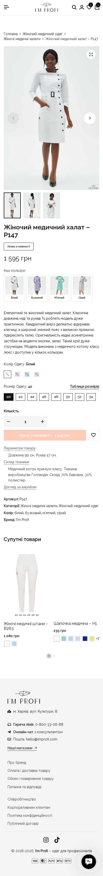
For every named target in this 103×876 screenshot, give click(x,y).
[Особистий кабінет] (82, 8)
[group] (27, 583)
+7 (97, 638)
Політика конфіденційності (30, 816)
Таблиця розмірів (84, 386)
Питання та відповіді (24, 787)
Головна (11, 34)
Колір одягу (19, 364)
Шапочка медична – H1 (75, 623)
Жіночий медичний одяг (42, 34)
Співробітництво (22, 799)
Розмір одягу (18, 386)
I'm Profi (22, 520)
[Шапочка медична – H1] (77, 583)
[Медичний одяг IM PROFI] (46, 7)
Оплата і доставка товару (29, 771)
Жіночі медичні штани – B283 (26, 626)
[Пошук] (74, 8)
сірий (61, 513)
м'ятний (48, 513)
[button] (89, 8)
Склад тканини (16, 462)
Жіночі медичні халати (22, 39)
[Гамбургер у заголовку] (6, 7)
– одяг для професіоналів (63, 851)
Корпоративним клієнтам (29, 807)
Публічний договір (23, 824)
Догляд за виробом (20, 487)
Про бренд (17, 763)
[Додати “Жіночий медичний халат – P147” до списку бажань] (93, 435)
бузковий (33, 513)
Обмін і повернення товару (31, 779)
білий (19, 513)
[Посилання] (46, 840)
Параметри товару (20, 448)
